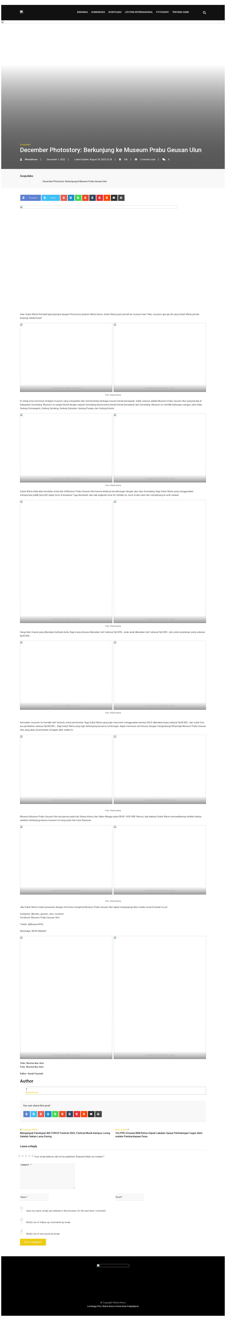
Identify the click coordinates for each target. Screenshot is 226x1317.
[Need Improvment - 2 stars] (22, 1155)
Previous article (30, 1129)
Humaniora (98, 12)
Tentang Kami (180, 12)
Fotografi (162, 12)
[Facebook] (26, 1114)
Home (25, 181)
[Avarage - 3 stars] (26, 1155)
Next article (121, 1129)
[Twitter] (34, 1114)
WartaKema (32, 1092)
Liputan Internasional (139, 12)
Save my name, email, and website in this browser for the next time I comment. (66, 1210)
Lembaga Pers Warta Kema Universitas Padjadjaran (113, 1306)
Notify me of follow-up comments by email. (48, 1222)
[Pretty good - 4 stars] (29, 1155)
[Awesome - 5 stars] (32, 1155)
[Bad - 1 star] (19, 1155)
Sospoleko (115, 12)
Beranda (82, 12)
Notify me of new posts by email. (43, 1233)
